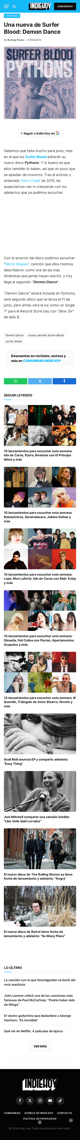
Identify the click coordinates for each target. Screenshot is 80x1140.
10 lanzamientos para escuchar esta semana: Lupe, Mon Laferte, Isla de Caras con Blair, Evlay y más (40, 578)
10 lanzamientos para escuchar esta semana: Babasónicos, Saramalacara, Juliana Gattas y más (38, 517)
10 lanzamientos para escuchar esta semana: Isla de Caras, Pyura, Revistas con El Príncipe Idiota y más (38, 455)
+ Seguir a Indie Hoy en (38, 133)
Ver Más (40, 1046)
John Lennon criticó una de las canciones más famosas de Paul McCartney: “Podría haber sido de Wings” (39, 1000)
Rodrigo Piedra (16, 39)
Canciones (12, 15)
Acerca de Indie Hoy (38, 1113)
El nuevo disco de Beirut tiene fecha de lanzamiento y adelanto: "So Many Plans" (34, 934)
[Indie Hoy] (40, 6)
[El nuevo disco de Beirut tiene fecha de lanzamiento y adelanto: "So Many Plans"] (40, 906)
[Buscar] (14, 6)
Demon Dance (14, 335)
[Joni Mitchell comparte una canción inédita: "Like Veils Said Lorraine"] (40, 791)
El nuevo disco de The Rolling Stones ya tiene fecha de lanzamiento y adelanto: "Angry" (38, 876)
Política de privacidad (40, 1118)
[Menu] (6, 6)
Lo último (13, 968)
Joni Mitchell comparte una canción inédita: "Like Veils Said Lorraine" (37, 819)
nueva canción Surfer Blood (46, 335)
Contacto (64, 1113)
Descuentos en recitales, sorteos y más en (38, 358)
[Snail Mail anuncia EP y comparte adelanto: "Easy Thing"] (40, 734)
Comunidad (65, 6)
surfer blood (14, 341)
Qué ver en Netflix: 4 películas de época (33, 1031)
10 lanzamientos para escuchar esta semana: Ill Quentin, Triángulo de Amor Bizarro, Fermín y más (40, 702)
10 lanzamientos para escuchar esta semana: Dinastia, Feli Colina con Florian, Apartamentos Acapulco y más (39, 640)
